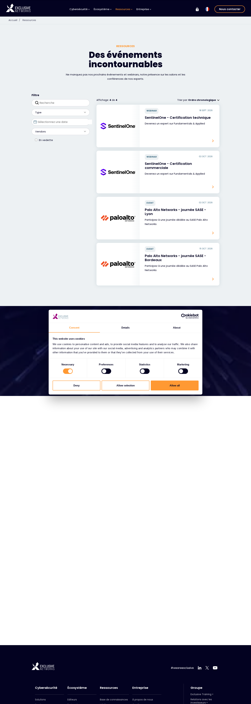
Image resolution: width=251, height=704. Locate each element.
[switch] (106, 371)
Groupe (196, 687)
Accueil (14, 20)
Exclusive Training (201, 694)
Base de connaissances (114, 699)
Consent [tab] (74, 327)
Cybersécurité (46, 687)
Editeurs (72, 699)
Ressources (29, 20)
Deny (76, 385)
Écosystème (77, 687)
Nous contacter (229, 9)
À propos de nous (142, 699)
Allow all (175, 385)
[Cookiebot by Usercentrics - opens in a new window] (184, 316)
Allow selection (125, 385)
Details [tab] (125, 327)
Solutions (40, 699)
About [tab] (176, 327)
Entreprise (140, 687)
